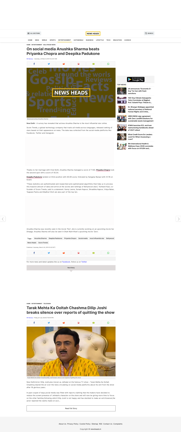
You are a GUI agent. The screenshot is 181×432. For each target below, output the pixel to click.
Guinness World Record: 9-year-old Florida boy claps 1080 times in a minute (178, 218)
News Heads (31, 242)
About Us (62, 424)
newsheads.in (95, 429)
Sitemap (95, 424)
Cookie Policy (85, 424)
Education (117, 40)
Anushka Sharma (40, 238)
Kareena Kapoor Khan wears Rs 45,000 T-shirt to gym (2, 218)
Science (127, 40)
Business (89, 40)
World (44, 40)
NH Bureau (30, 59)
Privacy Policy (72, 424)
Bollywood (110, 238)
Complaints (117, 424)
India (37, 40)
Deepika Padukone (34, 177)
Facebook (66, 262)
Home (30, 40)
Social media (83, 238)
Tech (108, 40)
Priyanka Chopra (103, 170)
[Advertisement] (90, 14)
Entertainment (64, 40)
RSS (100, 424)
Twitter (84, 262)
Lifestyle (100, 40)
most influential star (97, 238)
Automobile (78, 40)
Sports (53, 40)
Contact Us (107, 424)
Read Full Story (71, 408)
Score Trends (43, 242)
